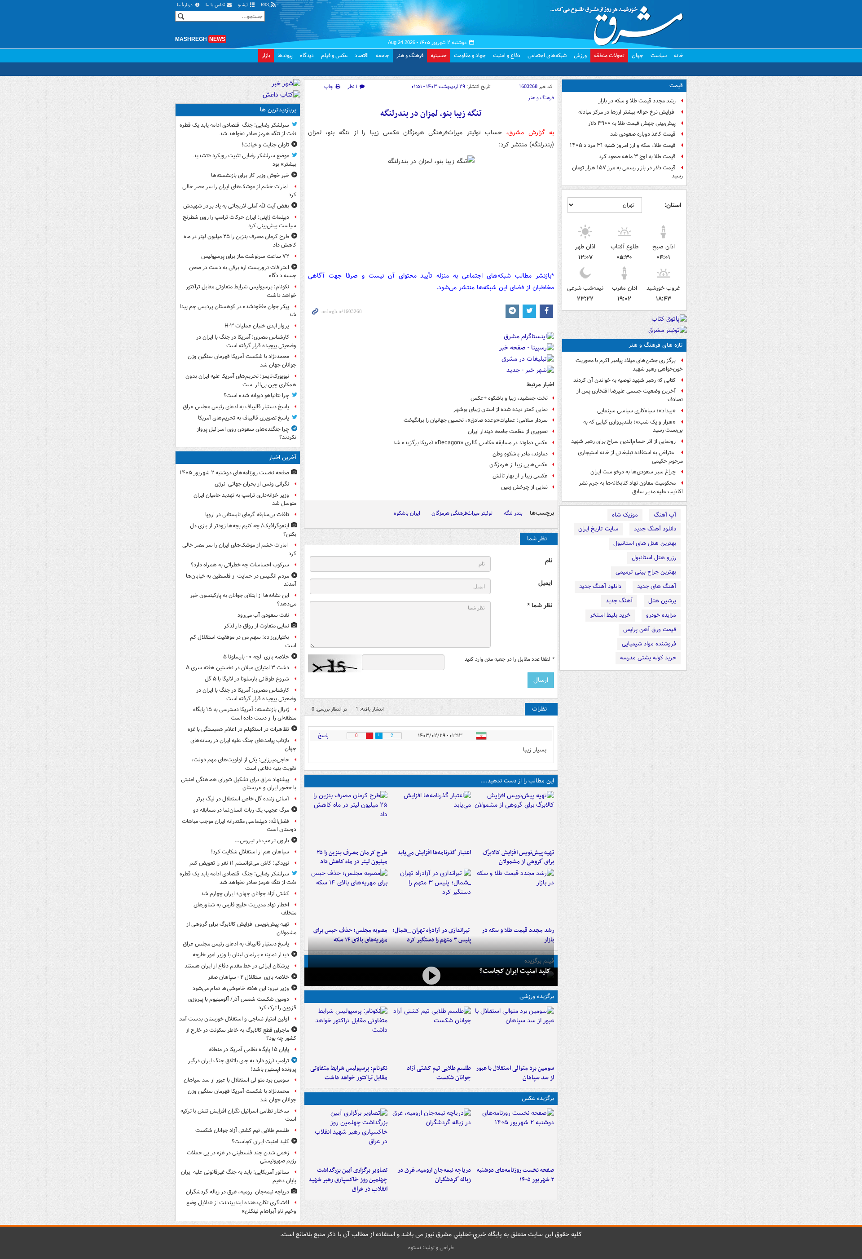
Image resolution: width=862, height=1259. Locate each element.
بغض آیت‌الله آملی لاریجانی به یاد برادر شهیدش (236, 206)
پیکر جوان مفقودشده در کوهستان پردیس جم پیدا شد (238, 310)
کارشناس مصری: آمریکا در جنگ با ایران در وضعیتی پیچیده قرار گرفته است (246, 341)
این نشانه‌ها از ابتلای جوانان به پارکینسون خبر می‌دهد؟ (243, 599)
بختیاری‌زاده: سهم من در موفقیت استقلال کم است (243, 641)
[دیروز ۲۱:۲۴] (431, 1033)
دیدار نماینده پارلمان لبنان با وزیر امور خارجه (241, 954)
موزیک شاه (625, 515)
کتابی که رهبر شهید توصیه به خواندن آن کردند (624, 380)
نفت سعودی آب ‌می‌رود (263, 615)
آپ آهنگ (665, 515)
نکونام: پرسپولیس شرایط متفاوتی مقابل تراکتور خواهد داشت (348, 1073)
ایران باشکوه (407, 513)
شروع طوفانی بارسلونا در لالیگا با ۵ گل (247, 679)
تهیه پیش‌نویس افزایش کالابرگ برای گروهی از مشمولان (518, 857)
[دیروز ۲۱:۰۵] (431, 1135)
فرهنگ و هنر (409, 55)
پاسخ (323, 735)
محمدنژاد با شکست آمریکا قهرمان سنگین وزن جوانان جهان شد (242, 360)
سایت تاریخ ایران (598, 529)
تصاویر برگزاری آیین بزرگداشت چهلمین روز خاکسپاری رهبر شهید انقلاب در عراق (347, 1179)
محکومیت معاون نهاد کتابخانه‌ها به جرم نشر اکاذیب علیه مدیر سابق (631, 487)
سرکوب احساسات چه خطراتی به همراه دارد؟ (240, 565)
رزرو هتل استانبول (654, 557)
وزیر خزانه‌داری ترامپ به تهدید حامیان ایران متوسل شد (245, 499)
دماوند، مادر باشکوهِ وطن (520, 454)
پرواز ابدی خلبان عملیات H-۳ (256, 326)
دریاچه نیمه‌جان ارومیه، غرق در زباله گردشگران (434, 1175)
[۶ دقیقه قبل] (514, 1135)
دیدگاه (307, 55)
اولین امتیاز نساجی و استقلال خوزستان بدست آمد (234, 1019)
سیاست (659, 55)
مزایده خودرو (661, 615)
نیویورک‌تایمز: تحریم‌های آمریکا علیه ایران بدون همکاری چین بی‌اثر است (240, 380)
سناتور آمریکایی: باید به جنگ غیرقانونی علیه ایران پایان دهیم (238, 1176)
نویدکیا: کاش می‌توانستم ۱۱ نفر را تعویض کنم (239, 863)
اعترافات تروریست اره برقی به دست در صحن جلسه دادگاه (242, 271)
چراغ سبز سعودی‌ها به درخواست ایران (633, 472)
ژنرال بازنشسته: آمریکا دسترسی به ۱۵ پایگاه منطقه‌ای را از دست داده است (244, 713)
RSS (265, 5)
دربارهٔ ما (185, 5)
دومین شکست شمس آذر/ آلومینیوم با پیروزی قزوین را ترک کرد (242, 1003)
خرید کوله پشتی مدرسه (648, 658)
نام (548, 560)
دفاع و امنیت (506, 55)
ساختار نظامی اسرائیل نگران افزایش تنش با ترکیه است (238, 1115)
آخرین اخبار (282, 457)
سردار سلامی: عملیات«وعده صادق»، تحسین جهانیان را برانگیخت (476, 420)
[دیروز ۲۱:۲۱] (431, 976)
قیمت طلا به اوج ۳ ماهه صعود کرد (637, 156)
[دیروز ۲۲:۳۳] (514, 818)
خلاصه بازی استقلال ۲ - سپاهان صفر (248, 977)
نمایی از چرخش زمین (524, 487)
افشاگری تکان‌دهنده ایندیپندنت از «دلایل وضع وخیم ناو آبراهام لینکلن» (241, 1206)
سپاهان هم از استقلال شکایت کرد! (250, 852)
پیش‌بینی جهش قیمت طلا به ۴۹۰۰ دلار (632, 123)
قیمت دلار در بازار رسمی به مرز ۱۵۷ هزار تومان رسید (627, 172)
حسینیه (439, 55)
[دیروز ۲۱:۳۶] (514, 1033)
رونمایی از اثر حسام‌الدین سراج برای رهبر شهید (623, 441)
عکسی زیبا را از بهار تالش (520, 476)
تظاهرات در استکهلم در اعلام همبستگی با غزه (238, 729)
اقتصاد (362, 55)
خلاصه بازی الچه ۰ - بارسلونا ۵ (256, 657)
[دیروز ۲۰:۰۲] (347, 1135)
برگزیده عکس (538, 1098)
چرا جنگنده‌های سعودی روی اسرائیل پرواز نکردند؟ (246, 433)
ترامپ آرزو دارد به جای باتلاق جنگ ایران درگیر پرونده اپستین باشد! (242, 1064)
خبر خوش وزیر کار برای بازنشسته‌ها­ (250, 175)
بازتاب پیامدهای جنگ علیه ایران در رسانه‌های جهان (243, 744)
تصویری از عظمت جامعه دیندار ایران (508, 431)
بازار (266, 55)
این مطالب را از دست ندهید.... (517, 781)
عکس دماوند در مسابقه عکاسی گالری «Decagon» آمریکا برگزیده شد (470, 442)
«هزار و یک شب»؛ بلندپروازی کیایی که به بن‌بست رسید (633, 426)
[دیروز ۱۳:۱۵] (347, 896)
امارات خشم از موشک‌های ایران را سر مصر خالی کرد (239, 190)
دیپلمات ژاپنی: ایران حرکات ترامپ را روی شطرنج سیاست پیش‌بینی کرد (239, 221)
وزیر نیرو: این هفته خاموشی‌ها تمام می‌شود (241, 988)
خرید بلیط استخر (610, 615)
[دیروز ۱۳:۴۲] (431, 896)
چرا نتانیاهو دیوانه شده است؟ (256, 395)
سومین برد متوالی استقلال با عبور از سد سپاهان (515, 1073)
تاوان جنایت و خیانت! (265, 145)
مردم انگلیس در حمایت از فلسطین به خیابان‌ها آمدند (241, 580)
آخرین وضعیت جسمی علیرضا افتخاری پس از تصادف (629, 395)
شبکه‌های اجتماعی (547, 55)
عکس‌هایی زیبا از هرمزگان (518, 464)
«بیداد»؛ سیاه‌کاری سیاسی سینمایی (636, 410)
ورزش (580, 55)
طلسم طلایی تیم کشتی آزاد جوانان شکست (439, 1073)
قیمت (676, 85)
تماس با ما (216, 5)
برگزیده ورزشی (536, 996)
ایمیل (545, 583)
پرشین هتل (662, 600)
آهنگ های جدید (656, 586)
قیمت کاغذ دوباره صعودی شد (643, 134)
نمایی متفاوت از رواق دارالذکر (256, 626)
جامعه (382, 55)
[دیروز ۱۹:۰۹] (431, 818)
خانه (678, 55)
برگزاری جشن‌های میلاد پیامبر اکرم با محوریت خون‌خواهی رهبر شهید (629, 364)
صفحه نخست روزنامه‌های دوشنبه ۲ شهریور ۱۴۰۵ (515, 1175)
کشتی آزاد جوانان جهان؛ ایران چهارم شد (245, 893)
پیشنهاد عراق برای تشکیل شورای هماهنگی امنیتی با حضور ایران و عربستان (238, 783)
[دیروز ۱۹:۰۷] (347, 1033)
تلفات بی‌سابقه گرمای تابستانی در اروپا (247, 514)
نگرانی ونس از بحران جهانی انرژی (252, 484)
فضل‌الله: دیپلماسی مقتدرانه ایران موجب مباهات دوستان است (239, 825)
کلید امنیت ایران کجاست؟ (514, 971)
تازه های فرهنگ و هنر (656, 345)
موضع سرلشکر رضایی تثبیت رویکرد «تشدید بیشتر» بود (245, 159)
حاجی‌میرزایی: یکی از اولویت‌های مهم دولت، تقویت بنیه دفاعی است (243, 764)
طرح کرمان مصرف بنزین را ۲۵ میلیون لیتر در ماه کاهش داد (352, 857)
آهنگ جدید (619, 600)
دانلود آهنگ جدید (655, 529)
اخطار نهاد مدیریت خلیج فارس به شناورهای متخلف (245, 909)
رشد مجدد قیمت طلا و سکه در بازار (637, 101)
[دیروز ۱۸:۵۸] (347, 818)
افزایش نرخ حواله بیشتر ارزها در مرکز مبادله (627, 112)
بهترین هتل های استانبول (644, 543)
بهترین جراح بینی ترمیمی (646, 572)
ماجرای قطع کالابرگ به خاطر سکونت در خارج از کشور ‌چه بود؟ (241, 1034)
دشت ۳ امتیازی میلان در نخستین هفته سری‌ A (237, 667)
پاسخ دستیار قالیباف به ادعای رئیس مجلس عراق (236, 406)
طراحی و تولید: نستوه (431, 1247)
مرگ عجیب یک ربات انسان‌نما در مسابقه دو (241, 810)
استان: (672, 205)
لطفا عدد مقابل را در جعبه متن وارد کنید (509, 659)
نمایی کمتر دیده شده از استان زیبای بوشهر (500, 409)
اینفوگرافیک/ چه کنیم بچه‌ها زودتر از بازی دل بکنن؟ (243, 530)
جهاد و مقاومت (470, 55)
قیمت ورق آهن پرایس (649, 629)
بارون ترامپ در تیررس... (261, 840)
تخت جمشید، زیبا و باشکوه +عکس (509, 398)
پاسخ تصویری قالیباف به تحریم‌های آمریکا (243, 418)
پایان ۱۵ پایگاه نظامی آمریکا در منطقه (248, 1049)
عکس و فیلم (334, 55)
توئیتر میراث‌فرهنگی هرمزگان (462, 513)
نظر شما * (539, 605)
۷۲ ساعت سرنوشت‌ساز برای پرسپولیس (245, 256)
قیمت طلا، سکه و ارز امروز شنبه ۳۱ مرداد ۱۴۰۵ (623, 145)
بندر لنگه (513, 513)
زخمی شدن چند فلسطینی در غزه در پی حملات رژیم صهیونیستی (241, 1157)
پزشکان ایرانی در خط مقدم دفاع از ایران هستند (237, 966)
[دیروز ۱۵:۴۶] (514, 896)
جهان (637, 55)
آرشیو (243, 5)
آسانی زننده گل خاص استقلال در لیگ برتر (242, 799)
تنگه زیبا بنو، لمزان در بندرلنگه (431, 114)
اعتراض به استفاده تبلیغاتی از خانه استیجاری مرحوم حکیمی (630, 456)
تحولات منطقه (609, 55)
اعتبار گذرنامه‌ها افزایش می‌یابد (434, 853)
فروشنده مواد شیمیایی (649, 644)
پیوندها (285, 55)
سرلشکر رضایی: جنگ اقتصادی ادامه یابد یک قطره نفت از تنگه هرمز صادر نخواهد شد (238, 129)
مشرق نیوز (619, 22)
